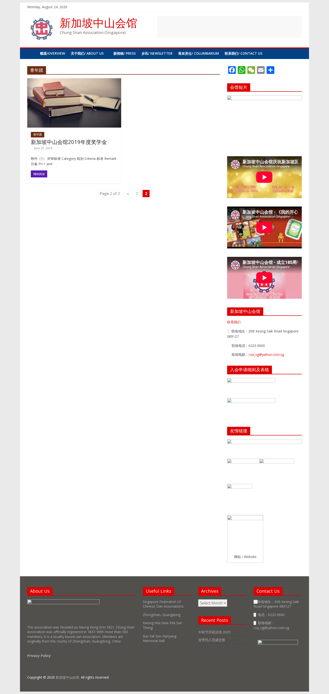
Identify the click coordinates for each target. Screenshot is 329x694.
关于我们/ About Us (87, 53)
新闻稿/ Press (124, 53)
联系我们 (234, 322)
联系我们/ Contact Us (243, 53)
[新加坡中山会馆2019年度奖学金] (74, 81)
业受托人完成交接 (211, 639)
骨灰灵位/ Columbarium (198, 53)
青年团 (37, 134)
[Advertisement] (229, 27)
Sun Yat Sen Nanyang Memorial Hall (159, 638)
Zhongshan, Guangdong (161, 614)
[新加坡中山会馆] (32, 53)
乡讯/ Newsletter (156, 53)
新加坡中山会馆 (98, 22)
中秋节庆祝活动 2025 (214, 632)
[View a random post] (297, 53)
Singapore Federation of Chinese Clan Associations (163, 604)
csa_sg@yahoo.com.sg (266, 354)
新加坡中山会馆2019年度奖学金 (69, 141)
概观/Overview (52, 53)
